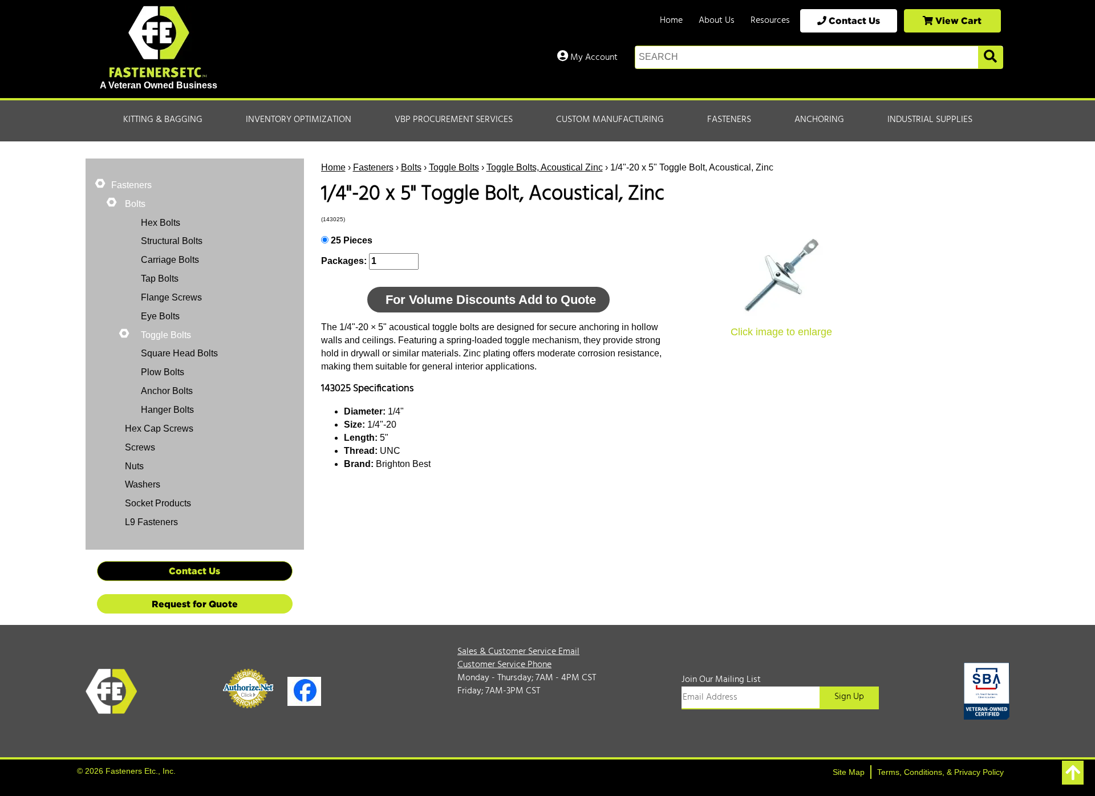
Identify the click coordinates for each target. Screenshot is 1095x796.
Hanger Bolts (167, 410)
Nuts (133, 466)
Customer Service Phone (504, 664)
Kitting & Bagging (162, 119)
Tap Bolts (160, 278)
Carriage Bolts (170, 260)
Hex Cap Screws (158, 428)
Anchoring (819, 119)
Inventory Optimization (298, 119)
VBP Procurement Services (454, 119)
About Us (717, 20)
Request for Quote (195, 604)
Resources (770, 20)
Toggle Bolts (454, 167)
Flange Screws (171, 297)
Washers (141, 484)
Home (671, 20)
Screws (139, 447)
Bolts (411, 167)
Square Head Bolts (179, 353)
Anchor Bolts (167, 391)
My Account (593, 57)
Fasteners (729, 119)
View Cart (957, 20)
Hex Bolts (160, 223)
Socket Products (157, 503)
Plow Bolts (162, 372)
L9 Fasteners (150, 522)
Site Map (849, 772)
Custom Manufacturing (610, 119)
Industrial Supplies (929, 119)
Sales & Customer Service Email (518, 651)
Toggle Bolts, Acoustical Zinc (544, 167)
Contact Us (853, 20)
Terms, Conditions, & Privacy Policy (940, 772)
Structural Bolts (171, 241)
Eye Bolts (160, 316)
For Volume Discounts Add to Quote (491, 300)
